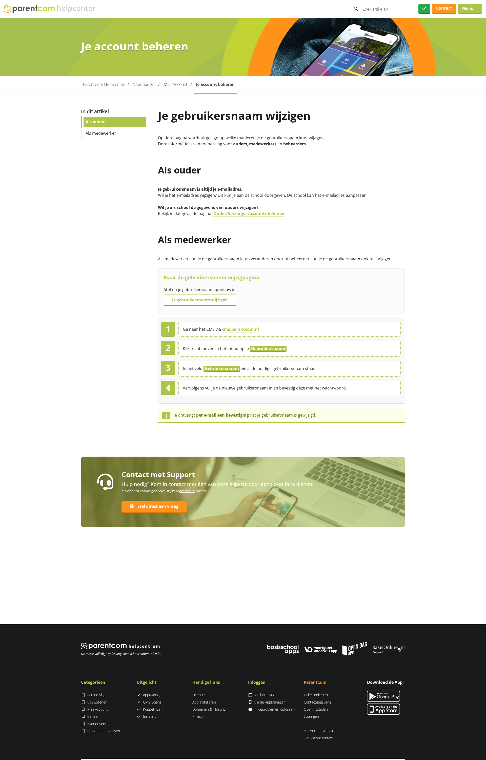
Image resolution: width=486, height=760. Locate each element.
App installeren (204, 702)
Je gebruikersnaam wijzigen (200, 300)
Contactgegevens (317, 702)
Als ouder (95, 122)
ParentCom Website (319, 730)
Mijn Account (175, 84)
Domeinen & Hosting (209, 709)
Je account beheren (215, 84)
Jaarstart (149, 716)
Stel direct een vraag (157, 506)
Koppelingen (153, 709)
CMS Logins (152, 702)
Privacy (197, 716)
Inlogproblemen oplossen (274, 709)
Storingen (311, 716)
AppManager (153, 694)
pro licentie (187, 491)
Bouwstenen (97, 702)
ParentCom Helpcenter (104, 84)
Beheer (93, 716)
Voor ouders (144, 84)
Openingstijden (316, 709)
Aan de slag (96, 694)
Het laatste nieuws (318, 737)
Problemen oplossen (103, 730)
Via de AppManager (269, 702)
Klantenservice (98, 723)
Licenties (199, 694)
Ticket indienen (316, 694)
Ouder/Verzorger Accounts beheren (249, 213)
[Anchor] (205, 170)
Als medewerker (101, 133)
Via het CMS (264, 694)
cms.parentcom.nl (240, 329)
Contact (444, 8)
